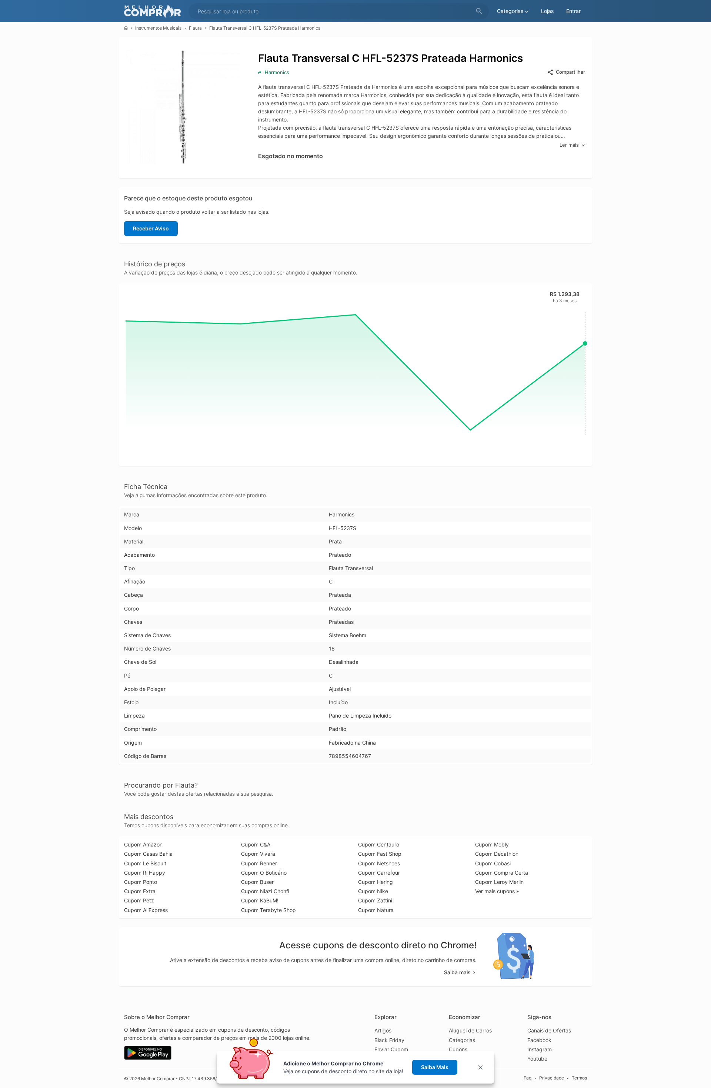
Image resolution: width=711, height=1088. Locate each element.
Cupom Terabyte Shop (268, 910)
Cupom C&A (255, 844)
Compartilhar (570, 72)
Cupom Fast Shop (379, 854)
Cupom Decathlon (496, 854)
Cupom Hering (375, 882)
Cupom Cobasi (493, 863)
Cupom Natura (376, 910)
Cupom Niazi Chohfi (265, 891)
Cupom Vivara (258, 854)
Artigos (382, 1030)
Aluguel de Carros (470, 1030)
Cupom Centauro (378, 844)
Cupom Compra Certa (501, 872)
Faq (527, 1078)
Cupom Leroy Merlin (499, 882)
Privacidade (551, 1078)
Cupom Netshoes (379, 863)
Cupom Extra (140, 891)
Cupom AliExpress (146, 910)
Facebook (539, 1040)
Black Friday (389, 1040)
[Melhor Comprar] (154, 11)
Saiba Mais (434, 1067)
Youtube (537, 1058)
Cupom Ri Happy (144, 872)
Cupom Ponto (140, 882)
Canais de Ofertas (549, 1030)
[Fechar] (482, 1067)
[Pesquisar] (479, 11)
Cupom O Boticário (264, 872)
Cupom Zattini (375, 900)
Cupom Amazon (143, 844)
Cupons (458, 1049)
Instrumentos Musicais (158, 28)
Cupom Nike (373, 891)
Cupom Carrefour (379, 872)
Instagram (539, 1049)
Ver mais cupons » (497, 891)
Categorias (462, 1040)
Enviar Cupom (391, 1049)
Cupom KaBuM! (259, 900)
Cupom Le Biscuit (145, 863)
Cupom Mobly (492, 844)
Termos (579, 1078)
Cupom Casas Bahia (148, 854)
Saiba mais (457, 972)
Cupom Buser (257, 882)
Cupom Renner (259, 863)
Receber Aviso (151, 228)
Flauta (195, 28)
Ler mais (569, 145)
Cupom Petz (139, 900)
